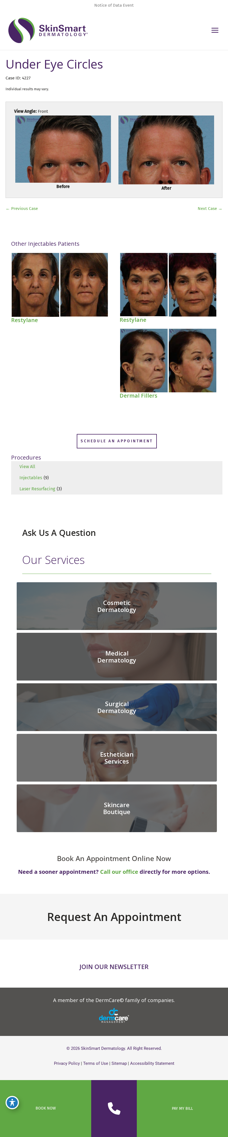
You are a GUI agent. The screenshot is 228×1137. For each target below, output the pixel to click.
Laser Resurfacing (37, 488)
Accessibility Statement (152, 1063)
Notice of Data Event (114, 5)
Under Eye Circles (54, 64)
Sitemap (119, 1063)
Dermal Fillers (138, 395)
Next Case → (210, 208)
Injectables (30, 477)
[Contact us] (114, 1109)
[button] (117, 441)
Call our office (119, 871)
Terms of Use (95, 1063)
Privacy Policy (67, 1063)
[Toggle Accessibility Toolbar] (12, 1102)
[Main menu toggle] (215, 30)
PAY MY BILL (182, 1108)
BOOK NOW (46, 1108)
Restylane (24, 320)
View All (27, 466)
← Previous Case (22, 208)
